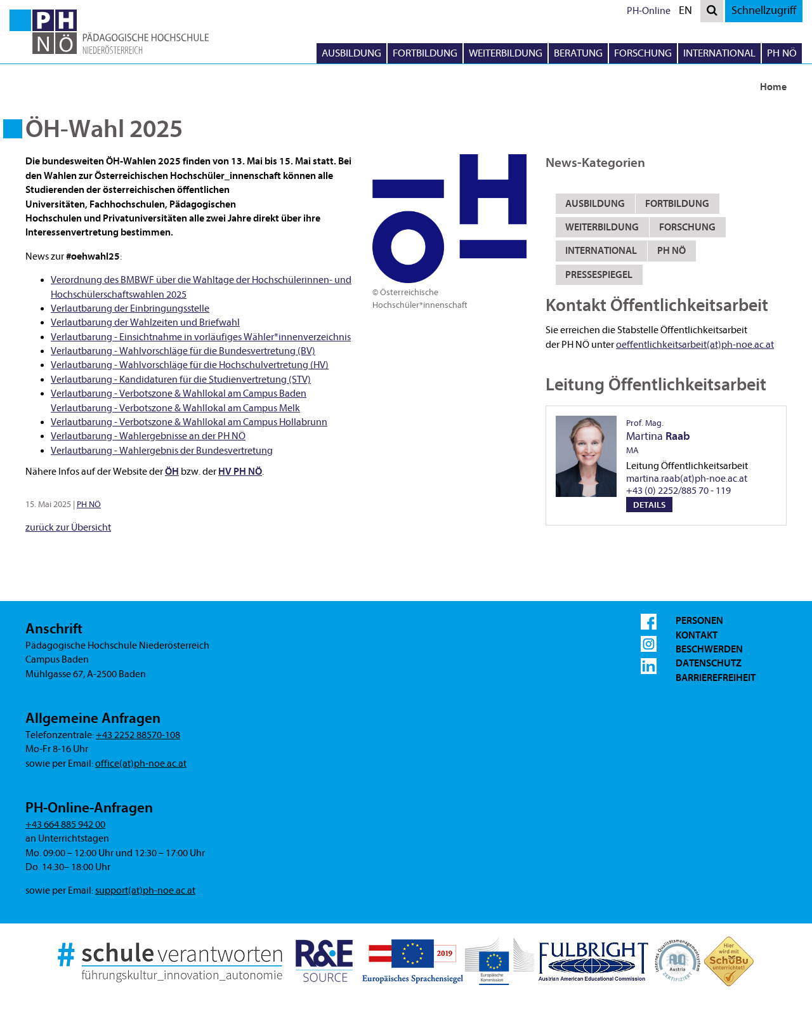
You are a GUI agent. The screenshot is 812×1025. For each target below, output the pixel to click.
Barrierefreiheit (716, 678)
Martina (658, 437)
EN (688, 12)
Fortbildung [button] (425, 53)
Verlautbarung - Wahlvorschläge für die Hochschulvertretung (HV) (190, 365)
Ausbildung (595, 203)
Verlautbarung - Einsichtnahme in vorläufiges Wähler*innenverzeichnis (201, 337)
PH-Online (649, 11)
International (601, 250)
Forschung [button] (643, 53)
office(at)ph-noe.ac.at (141, 763)
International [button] (719, 53)
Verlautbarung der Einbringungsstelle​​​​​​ (130, 308)
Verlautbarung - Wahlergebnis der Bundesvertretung (162, 450)
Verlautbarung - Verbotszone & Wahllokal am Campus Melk (175, 408)
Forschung (687, 227)
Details (649, 504)
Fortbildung (677, 203)
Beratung (578, 53)
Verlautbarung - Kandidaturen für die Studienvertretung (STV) (181, 379)
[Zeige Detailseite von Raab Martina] (586, 456)
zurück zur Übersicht (68, 527)
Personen (699, 620)
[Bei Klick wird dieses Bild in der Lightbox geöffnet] (449, 218)
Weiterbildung (602, 227)
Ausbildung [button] (351, 53)
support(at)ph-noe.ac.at (145, 890)
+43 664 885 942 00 (65, 824)
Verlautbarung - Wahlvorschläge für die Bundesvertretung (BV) (183, 351)
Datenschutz (709, 663)
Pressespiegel (598, 275)
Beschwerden (709, 649)
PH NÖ (89, 504)
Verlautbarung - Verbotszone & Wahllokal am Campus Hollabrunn (189, 422)
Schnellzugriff (763, 10)
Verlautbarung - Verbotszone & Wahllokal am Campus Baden (178, 393)
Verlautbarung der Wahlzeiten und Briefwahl (145, 322)
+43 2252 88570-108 (138, 735)
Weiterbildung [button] (505, 53)
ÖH (172, 471)
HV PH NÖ (240, 471)
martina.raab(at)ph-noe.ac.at (686, 478)
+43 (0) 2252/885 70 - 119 (678, 490)
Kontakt (696, 635)
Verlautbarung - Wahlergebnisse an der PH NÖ (148, 436)
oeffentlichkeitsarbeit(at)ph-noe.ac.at (695, 344)
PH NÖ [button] (782, 53)
